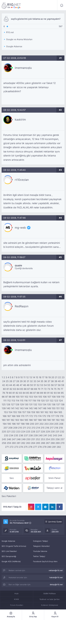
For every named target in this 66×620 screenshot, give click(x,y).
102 (26, 396)
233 (6, 435)
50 (31, 385)
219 (61, 427)
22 (59, 377)
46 (17, 385)
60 (4, 389)
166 (5, 416)
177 (53, 416)
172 (31, 416)
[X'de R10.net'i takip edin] (38, 507)
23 (63, 377)
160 (38, 412)
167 (9, 416)
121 (47, 400)
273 (16, 446)
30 (24, 381)
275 (26, 446)
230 (53, 431)
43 (7, 385)
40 (59, 381)
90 (45, 392)
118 (34, 400)
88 (38, 392)
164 (56, 412)
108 (54, 396)
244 (60, 435)
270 (62, 443)
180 (4, 419)
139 (4, 408)
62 (11, 389)
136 (53, 404)
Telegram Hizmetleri (41, 546)
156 (19, 412)
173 (35, 416)
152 (62, 408)
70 (39, 389)
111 (5, 400)
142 (17, 408)
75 (55, 389)
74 (52, 389)
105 (40, 396)
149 (49, 408)
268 (53, 443)
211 (24, 427)
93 (55, 392)
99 (13, 396)
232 (62, 431)
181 (8, 419)
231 (57, 431)
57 (55, 385)
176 (48, 416)
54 (45, 385)
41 (62, 381)
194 (5, 423)
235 (16, 435)
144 (26, 408)
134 (44, 404)
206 (61, 423)
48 (24, 385)
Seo (12, 478)
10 (21, 377)
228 (43, 431)
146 (35, 408)
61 (8, 389)
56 (52, 385)
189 (44, 419)
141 (12, 408)
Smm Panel (54, 478)
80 (10, 392)
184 (22, 419)
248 (18, 439)
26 (10, 381)
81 (13, 392)
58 (59, 385)
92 (51, 392)
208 (10, 427)
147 (40, 408)
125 (4, 404)
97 (6, 396)
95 (62, 392)
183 (17, 419)
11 (24, 377)
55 (48, 385)
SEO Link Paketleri (9, 551)
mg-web (20, 227)
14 (34, 377)
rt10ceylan (22, 179)
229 (48, 431)
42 (3, 385)
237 (26, 435)
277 (35, 446)
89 (41, 392)
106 (45, 396)
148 (44, 408)
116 (26, 400)
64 (18, 389)
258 (4, 443)
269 (57, 443)
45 (14, 385)
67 (28, 389)
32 (31, 381)
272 (12, 446)
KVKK (16, 599)
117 (30, 400)
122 (52, 400)
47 (21, 385)
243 (55, 435)
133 (40, 404)
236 (21, 435)
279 (44, 446)
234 (11, 435)
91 (48, 392)
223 (18, 431)
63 (14, 389)
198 (23, 423)
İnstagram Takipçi (40, 541)
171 (27, 416)
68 (32, 389)
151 (58, 408)
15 (37, 377)
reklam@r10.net (56, 570)
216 (47, 427)
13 (30, 377)
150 (53, 408)
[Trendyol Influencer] (33, 468)
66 (25, 389)
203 (46, 423)
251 (33, 439)
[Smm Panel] (11, 458)
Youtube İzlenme (40, 551)
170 (22, 416)
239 (35, 435)
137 (58, 404)
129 (22, 404)
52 (38, 385)
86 (31, 392)
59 (62, 385)
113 (13, 400)
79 (7, 392)
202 (41, 423)
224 (23, 431)
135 (49, 404)
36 (45, 381)
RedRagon (21, 306)
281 (54, 446)
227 (38, 431)
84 (24, 392)
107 (49, 396)
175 (44, 416)
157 (24, 412)
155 (15, 412)
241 (45, 435)
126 (8, 404)
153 (6, 412)
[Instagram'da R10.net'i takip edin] (31, 507)
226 (33, 431)
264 (33, 443)
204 (51, 423)
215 (43, 427)
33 (34, 381)
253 (43, 439)
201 (37, 423)
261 (18, 443)
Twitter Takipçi (39, 556)
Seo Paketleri (9, 496)
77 (62, 389)
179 (61, 416)
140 (8, 408)
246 (9, 439)
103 (31, 396)
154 (10, 412)
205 (56, 423)
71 (42, 389)
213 (33, 427)
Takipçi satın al (54, 487)
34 (38, 381)
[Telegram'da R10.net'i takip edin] (45, 507)
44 (10, 385)
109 (58, 396)
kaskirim (20, 119)
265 (38, 443)
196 (14, 423)
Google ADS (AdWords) (11, 561)
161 (42, 412)
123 (56, 400)
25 (7, 381)
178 (57, 416)
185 (26, 419)
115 (21, 400)
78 (3, 392)
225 (28, 431)
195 (9, 423)
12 (27, 377)
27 (14, 381)
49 (28, 385)
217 (52, 427)
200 (32, 423)
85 (27, 392)
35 (41, 381)
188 (40, 419)
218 (56, 427)
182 (12, 419)
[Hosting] (54, 468)
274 (21, 446)
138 (62, 404)
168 (13, 416)
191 (53, 419)
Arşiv (16, 593)
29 (21, 381)
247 (14, 439)
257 (62, 439)
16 (40, 377)
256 (57, 439)
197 (18, 423)
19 (49, 377)
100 (18, 396)
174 (40, 416)
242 (50, 435)
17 (43, 377)
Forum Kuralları (16, 605)
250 (28, 439)
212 (29, 427)
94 (58, 392)
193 (62, 419)
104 (35, 396)
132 (35, 404)
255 (53, 439)
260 (14, 443)
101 (22, 396)
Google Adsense (8, 541)
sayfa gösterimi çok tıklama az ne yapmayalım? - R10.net (11, 5)
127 (13, 404)
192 (58, 419)
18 (46, 377)
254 (48, 439)
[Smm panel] (33, 458)
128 (17, 404)
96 (3, 396)
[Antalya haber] (11, 468)
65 (21, 389)
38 (52, 381)
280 (49, 446)
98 (10, 396)
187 (35, 419)
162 (46, 412)
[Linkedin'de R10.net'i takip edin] (52, 507)
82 (17, 392)
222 (13, 431)
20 (52, 377)
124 (61, 400)
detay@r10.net (56, 584)
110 (62, 396)
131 (31, 404)
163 (51, 412)
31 (28, 381)
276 (30, 446)
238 (31, 435)
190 (49, 419)
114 (17, 400)
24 (3, 381)
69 (35, 389)
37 (49, 381)
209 (15, 427)
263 (28, 443)
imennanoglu (23, 67)
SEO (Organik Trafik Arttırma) (14, 546)
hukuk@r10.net (56, 577)
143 (22, 408)
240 (40, 435)
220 (4, 431)
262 (23, 443)
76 (58, 389)
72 (45, 389)
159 (33, 412)
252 (38, 439)
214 (38, 427)
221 (9, 431)
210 (20, 427)
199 (27, 423)
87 (34, 392)
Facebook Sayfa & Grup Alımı (45, 561)
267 (48, 443)
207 (6, 427)
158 (28, 412)
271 (7, 446)
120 (43, 400)
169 (18, 416)
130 (26, 404)
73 (48, 389)
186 (31, 419)
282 (59, 446)
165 (60, 412)
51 (35, 385)
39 (55, 381)
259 (9, 443)
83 (20, 392)
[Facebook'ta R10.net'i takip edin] (59, 507)
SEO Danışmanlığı (9, 556)
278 (40, 446)
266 (43, 443)
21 (56, 377)
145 (31, 408)
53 (41, 385)
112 (9, 400)
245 (4, 439)
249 (23, 439)
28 (17, 381)
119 (38, 400)
